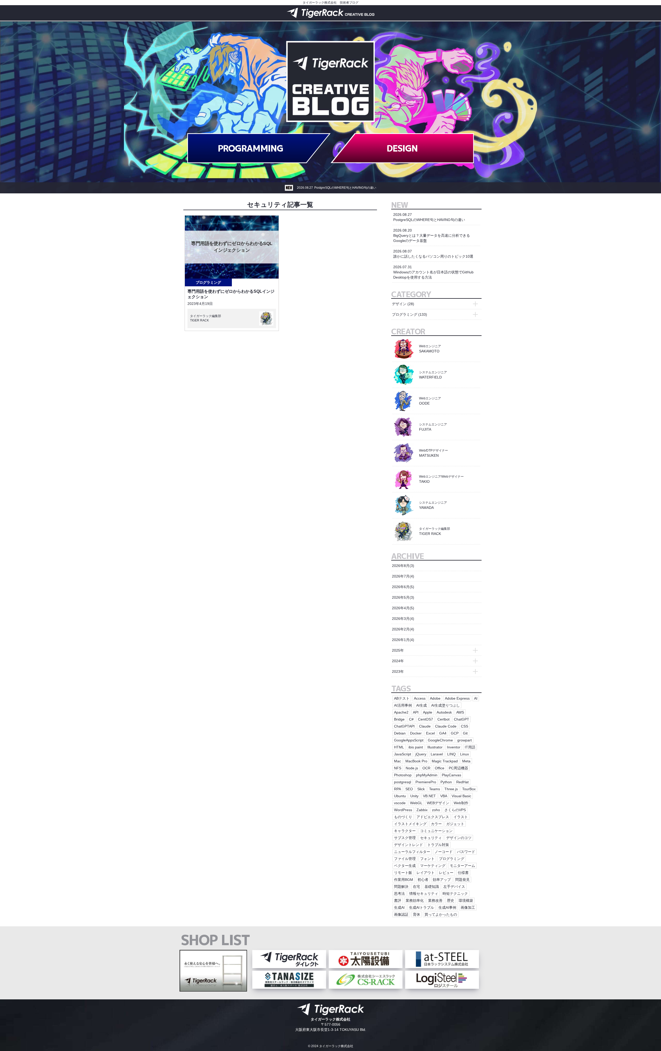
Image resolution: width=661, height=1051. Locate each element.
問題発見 (462, 880)
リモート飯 (403, 873)
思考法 (399, 893)
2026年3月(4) (403, 619)
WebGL (416, 803)
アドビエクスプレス (432, 817)
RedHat (462, 782)
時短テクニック (455, 893)
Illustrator (435, 747)
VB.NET (429, 796)
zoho (436, 810)
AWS (460, 712)
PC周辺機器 (458, 768)
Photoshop (403, 775)
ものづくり (403, 817)
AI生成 (421, 705)
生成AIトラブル (421, 907)
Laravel (437, 754)
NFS (397, 768)
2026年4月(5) (403, 608)
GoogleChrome (440, 740)
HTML (399, 747)
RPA (397, 789)
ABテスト (402, 698)
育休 (416, 914)
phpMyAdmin (426, 775)
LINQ (451, 754)
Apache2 (401, 712)
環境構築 (466, 900)
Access (420, 698)
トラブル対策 (438, 845)
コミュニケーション (436, 831)
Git (465, 733)
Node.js (412, 768)
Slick (421, 789)
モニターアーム (462, 866)
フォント (427, 859)
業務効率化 (415, 900)
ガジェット (455, 824)
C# (411, 719)
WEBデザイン (438, 803)
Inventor (453, 747)
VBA (443, 796)
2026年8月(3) (403, 566)
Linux (464, 754)
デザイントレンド (408, 845)
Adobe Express (457, 698)
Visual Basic (461, 796)
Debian (400, 733)
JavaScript (402, 754)
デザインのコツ (458, 838)
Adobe (435, 698)
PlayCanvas (451, 775)
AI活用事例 (403, 705)
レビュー (446, 873)
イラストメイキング (410, 824)
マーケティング (432, 866)
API (416, 712)
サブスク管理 (405, 838)
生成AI (399, 907)
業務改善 (435, 900)
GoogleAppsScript (408, 740)
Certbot (443, 719)
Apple (427, 712)
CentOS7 (425, 719)
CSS (464, 726)
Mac (397, 761)
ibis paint (415, 747)
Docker (416, 733)
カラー (436, 824)
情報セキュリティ (423, 893)
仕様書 (463, 873)
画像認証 (401, 914)
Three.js (451, 789)
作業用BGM (403, 880)
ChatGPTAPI (404, 726)
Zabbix (422, 810)
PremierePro (425, 782)
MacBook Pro (416, 761)
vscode (400, 803)
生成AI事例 (447, 907)
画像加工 (468, 907)
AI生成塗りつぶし (445, 705)
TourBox (469, 789)
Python (446, 782)
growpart (464, 740)
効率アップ (442, 880)
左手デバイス (454, 886)
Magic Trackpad (445, 761)
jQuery (420, 754)
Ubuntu (400, 796)
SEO (409, 789)
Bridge (399, 719)
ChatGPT (461, 719)
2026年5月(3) (403, 597)
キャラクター (405, 831)
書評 (397, 900)
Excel (430, 733)
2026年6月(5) (403, 587)
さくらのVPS (455, 810)
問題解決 (401, 886)
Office (439, 768)
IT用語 (470, 747)
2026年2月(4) (403, 629)
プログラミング (208, 282)
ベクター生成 (405, 866)
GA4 (442, 733)
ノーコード (444, 852)
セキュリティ (431, 838)
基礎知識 (431, 886)
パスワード (466, 852)
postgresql (402, 782)
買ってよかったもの (440, 914)
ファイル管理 (405, 859)
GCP (455, 733)
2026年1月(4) (403, 640)
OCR (426, 768)
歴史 (450, 900)
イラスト (460, 817)
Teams (434, 789)
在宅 (416, 886)
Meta (466, 761)
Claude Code (446, 726)
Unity (414, 796)
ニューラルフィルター (412, 852)
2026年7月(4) (403, 576)
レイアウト (425, 873)
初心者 (423, 880)
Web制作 (461, 803)
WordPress (403, 810)
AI (475, 698)
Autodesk (444, 712)
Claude (425, 726)
